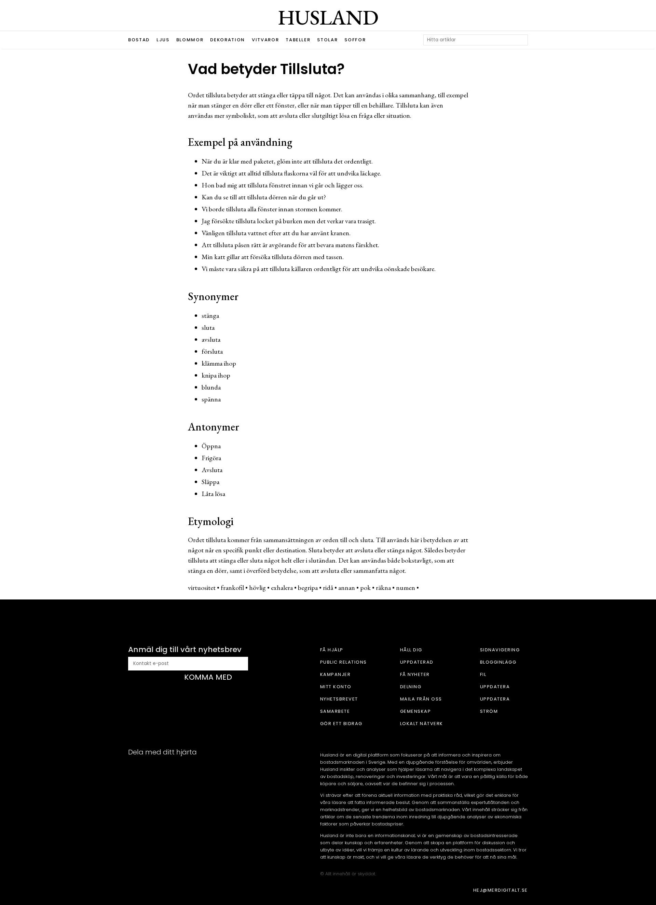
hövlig (257, 587)
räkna (383, 587)
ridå (328, 587)
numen (405, 587)
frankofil (232, 587)
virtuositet (202, 587)
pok (365, 587)
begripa (308, 587)
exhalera (282, 587)
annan (346, 587)
